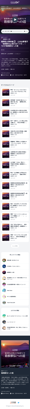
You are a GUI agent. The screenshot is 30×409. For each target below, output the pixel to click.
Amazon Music (20, 75)
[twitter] (18, 402)
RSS (26, 75)
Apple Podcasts (6, 75)
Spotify (12, 75)
